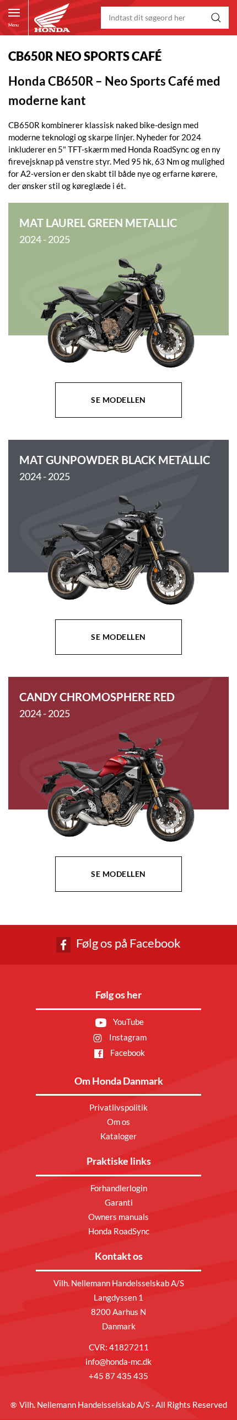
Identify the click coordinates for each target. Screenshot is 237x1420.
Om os (118, 1122)
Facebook (127, 1053)
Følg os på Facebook (127, 942)
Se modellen (118, 399)
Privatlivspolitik (118, 1107)
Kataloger (118, 1136)
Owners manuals (118, 1217)
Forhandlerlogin (118, 1188)
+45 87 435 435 (118, 1376)
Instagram (127, 1037)
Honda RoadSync (118, 1231)
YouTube (127, 1022)
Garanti (119, 1202)
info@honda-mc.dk (118, 1361)
